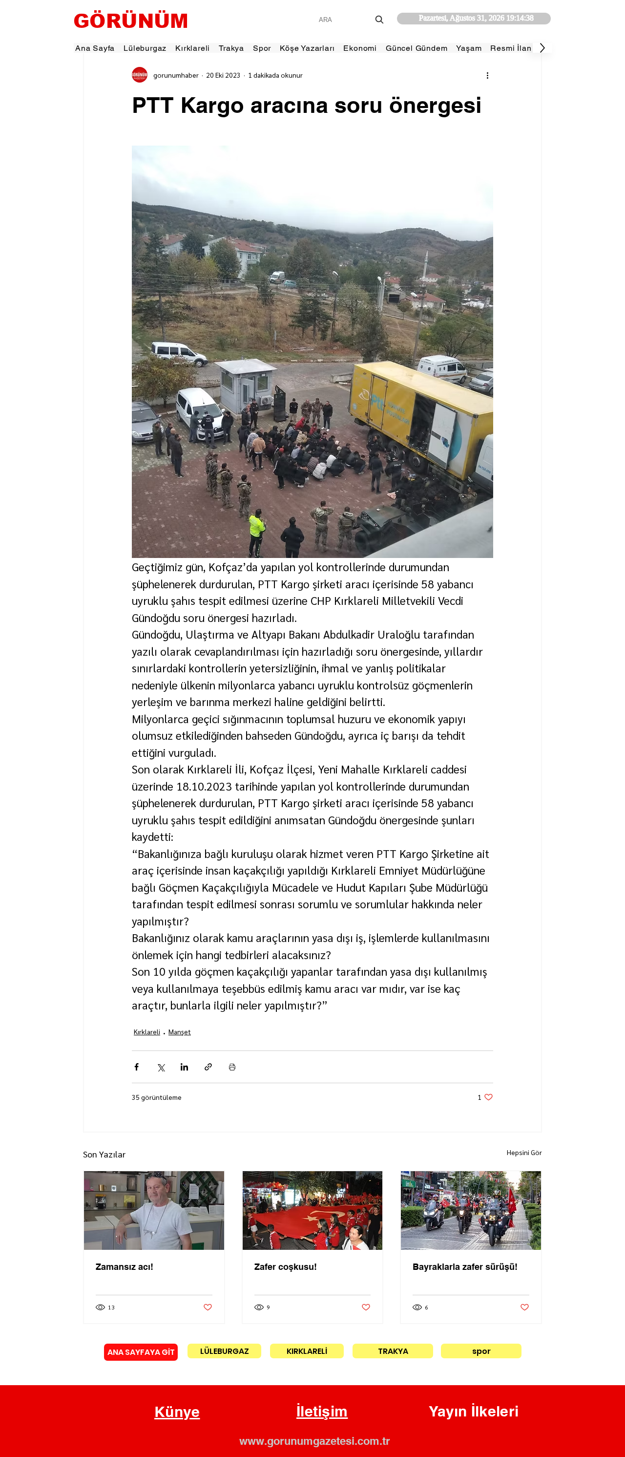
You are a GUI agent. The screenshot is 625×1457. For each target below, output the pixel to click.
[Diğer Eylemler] (487, 75)
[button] (177, 1412)
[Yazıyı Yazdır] (232, 1066)
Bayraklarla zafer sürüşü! (465, 1267)
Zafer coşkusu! (285, 1267)
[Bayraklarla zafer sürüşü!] (471, 1210)
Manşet (179, 1031)
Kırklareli (147, 1031)
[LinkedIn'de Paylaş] (184, 1066)
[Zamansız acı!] (154, 1210)
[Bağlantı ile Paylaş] (208, 1066)
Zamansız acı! (124, 1267)
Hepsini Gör (524, 1152)
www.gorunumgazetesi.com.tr (314, 1441)
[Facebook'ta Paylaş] (136, 1066)
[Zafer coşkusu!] (313, 1210)
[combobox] (352, 19)
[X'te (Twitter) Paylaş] (160, 1066)
